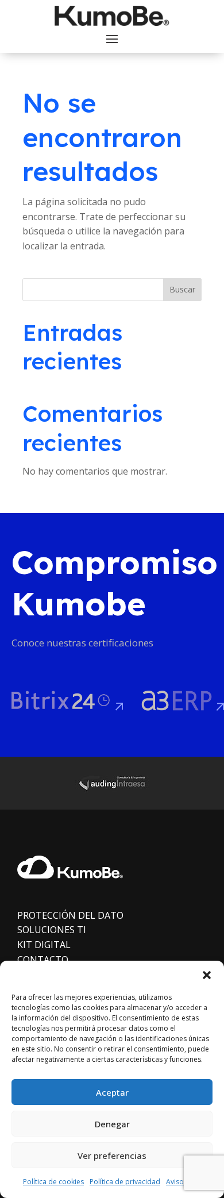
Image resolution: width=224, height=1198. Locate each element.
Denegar (112, 1124)
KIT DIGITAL (44, 944)
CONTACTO (42, 959)
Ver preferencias (112, 1155)
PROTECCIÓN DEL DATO (70, 915)
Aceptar (112, 1092)
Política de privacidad (125, 1182)
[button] (207, 975)
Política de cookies (53, 1182)
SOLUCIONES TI (51, 929)
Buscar (182, 289)
